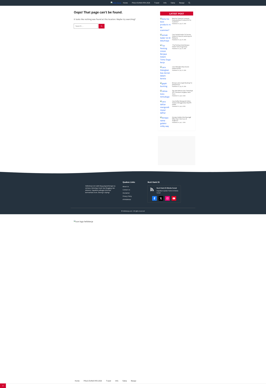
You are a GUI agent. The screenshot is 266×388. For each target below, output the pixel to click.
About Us (126, 187)
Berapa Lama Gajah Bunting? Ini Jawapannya (182, 83)
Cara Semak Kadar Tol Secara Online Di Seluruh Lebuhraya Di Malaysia (182, 36)
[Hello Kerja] (116, 3)
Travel (156, 3)
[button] (189, 3)
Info (165, 3)
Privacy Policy (127, 196)
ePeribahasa (127, 199)
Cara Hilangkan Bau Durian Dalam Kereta (180, 67)
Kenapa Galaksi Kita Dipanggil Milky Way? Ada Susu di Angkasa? (181, 118)
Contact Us (126, 190)
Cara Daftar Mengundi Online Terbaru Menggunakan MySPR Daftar (181, 102)
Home (125, 3)
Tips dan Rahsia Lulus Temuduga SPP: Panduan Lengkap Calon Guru (182, 92)
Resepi (181, 3)
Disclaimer (126, 193)
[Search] (102, 26)
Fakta (173, 3)
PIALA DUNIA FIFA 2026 (141, 3)
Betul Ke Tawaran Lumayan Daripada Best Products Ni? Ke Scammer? (181, 20)
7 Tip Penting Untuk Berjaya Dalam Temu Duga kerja (180, 46)
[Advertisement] (176, 150)
